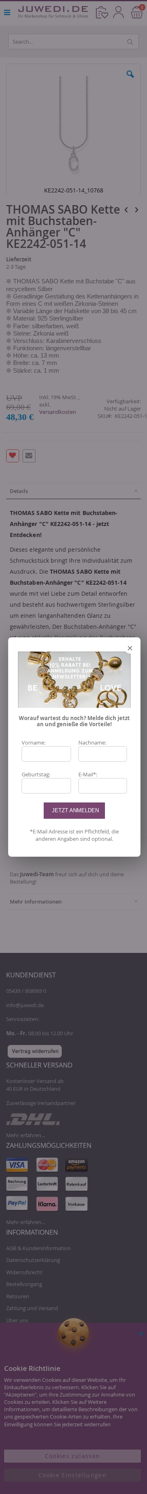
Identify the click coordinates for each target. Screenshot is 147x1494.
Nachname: (92, 742)
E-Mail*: (87, 774)
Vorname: (33, 742)
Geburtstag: (36, 774)
